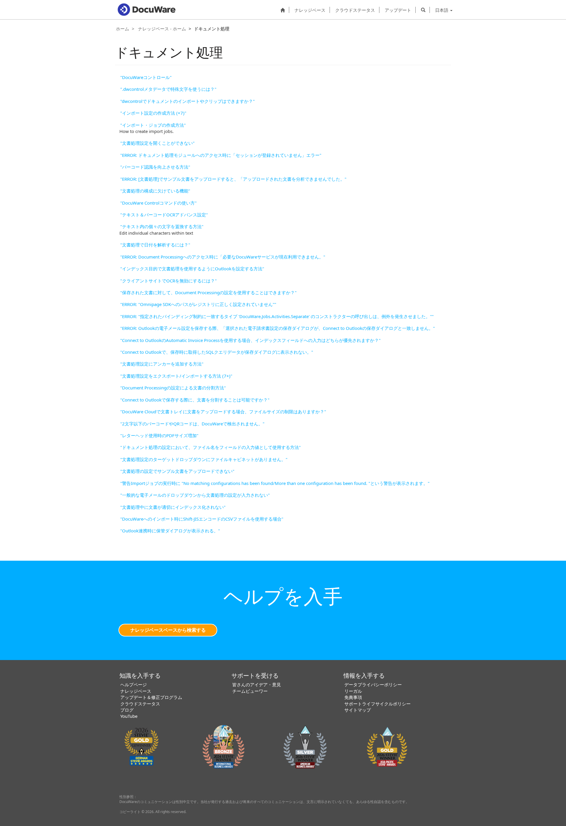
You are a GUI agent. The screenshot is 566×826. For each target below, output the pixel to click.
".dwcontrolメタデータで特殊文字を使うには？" (168, 89)
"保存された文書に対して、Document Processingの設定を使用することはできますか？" (208, 292)
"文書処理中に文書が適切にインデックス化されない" (173, 507)
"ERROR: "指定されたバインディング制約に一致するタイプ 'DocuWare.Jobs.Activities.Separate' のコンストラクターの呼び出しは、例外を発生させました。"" (277, 316)
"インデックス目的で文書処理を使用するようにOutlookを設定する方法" (192, 269)
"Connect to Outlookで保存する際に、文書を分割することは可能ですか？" (194, 400)
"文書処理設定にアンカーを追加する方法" (161, 364)
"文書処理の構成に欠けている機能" (155, 191)
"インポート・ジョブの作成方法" (153, 125)
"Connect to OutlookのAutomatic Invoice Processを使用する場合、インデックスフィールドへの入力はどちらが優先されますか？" (250, 340)
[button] (423, 9)
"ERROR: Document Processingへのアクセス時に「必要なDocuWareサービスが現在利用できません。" (222, 257)
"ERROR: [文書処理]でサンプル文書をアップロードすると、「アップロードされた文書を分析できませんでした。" (233, 179)
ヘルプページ (133, 684)
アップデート (398, 10)
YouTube (128, 716)
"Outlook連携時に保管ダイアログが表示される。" (170, 531)
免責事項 (353, 697)
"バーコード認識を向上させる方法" (155, 167)
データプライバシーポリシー (373, 684)
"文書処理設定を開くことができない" (157, 143)
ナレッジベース (309, 10)
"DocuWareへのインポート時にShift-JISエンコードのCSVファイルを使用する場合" (201, 519)
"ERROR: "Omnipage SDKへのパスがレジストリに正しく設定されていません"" (198, 304)
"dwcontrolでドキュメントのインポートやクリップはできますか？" (187, 101)
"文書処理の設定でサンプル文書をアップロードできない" (177, 471)
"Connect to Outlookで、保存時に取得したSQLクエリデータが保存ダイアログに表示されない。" (216, 352)
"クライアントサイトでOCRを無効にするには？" (168, 281)
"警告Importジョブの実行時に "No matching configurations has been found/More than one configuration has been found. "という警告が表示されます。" (275, 483)
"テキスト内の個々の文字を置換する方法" (161, 226)
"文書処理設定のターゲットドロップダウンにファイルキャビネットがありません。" (203, 459)
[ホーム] (282, 9)
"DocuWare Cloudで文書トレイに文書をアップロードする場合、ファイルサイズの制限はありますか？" (223, 411)
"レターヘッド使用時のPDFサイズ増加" (159, 435)
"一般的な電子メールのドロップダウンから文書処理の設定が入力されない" (195, 495)
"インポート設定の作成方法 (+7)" (153, 113)
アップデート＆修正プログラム (151, 697)
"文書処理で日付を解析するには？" (155, 245)
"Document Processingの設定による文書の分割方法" (173, 388)
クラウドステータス (355, 10)
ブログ (127, 710)
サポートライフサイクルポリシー (377, 704)
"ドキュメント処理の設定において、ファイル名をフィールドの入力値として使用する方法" (210, 447)
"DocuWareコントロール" (146, 77)
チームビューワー (250, 691)
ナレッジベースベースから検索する (168, 630)
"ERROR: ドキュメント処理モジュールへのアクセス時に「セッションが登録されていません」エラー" (220, 155)
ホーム (122, 29)
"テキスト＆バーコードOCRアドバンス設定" (164, 215)
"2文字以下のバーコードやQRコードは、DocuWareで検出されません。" (192, 424)
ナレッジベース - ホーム (162, 29)
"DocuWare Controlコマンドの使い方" (158, 203)
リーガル (353, 691)
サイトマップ (357, 710)
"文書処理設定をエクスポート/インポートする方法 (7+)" (176, 376)
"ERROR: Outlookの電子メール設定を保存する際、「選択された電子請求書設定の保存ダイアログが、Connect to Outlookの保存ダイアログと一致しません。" (277, 328)
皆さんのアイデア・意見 (256, 684)
